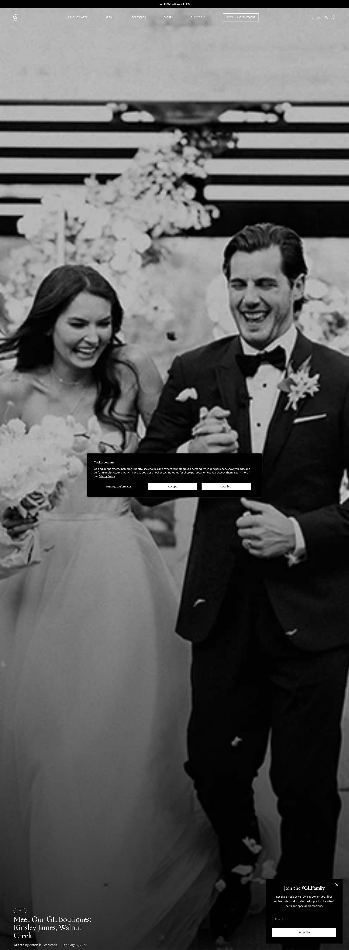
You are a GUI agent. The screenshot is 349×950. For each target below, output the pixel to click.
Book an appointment (240, 17)
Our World (197, 17)
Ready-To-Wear (78, 17)
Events (168, 17)
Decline (226, 486)
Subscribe (304, 932)
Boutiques (139, 17)
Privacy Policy (107, 476)
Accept (172, 486)
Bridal (109, 17)
